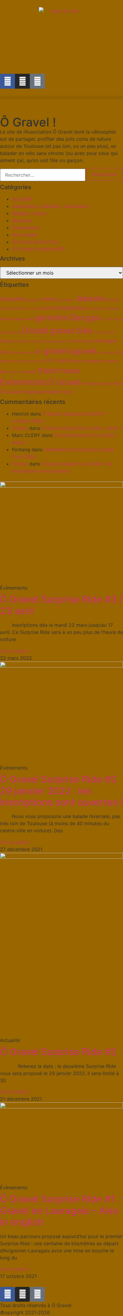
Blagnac (113, 300)
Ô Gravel (64, 382)
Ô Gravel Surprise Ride (101, 383)
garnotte (51, 317)
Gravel (35, 330)
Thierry (20, 428)
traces (69, 370)
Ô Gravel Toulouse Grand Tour (36, 392)
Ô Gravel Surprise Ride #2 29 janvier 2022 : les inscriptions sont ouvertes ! (61, 790)
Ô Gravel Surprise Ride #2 (58, 1052)
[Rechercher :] (42, 175)
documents (94, 309)
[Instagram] (22, 81)
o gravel (51, 351)
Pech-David (107, 353)
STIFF (50, 360)
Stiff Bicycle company (79, 360)
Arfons (49, 299)
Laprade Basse (52, 341)
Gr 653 (107, 319)
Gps (76, 317)
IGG (96, 332)
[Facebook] (7, 81)
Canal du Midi (10, 309)
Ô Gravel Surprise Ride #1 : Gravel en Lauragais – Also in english (60, 1210)
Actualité (22, 199)
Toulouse (28, 371)
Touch (13, 372)
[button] (61, 97)
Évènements (25, 228)
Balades (92, 298)
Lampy (35, 341)
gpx (93, 317)
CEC (25, 309)
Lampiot (22, 341)
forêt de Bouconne (16, 319)
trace (47, 370)
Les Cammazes (79, 341)
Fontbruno (111, 309)
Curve (34, 309)
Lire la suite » (15, 651)
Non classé (24, 235)
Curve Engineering (62, 308)
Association (67, 300)
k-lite (105, 332)
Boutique (22, 220)
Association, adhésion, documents (50, 206)
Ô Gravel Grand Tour (35, 242)
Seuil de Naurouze (30, 361)
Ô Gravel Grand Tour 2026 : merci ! (81, 428)
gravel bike (71, 330)
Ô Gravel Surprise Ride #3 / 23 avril (61, 604)
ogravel (82, 350)
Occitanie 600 (23, 353)
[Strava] (37, 81)
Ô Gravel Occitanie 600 (38, 249)
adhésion (32, 300)
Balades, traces (29, 213)
